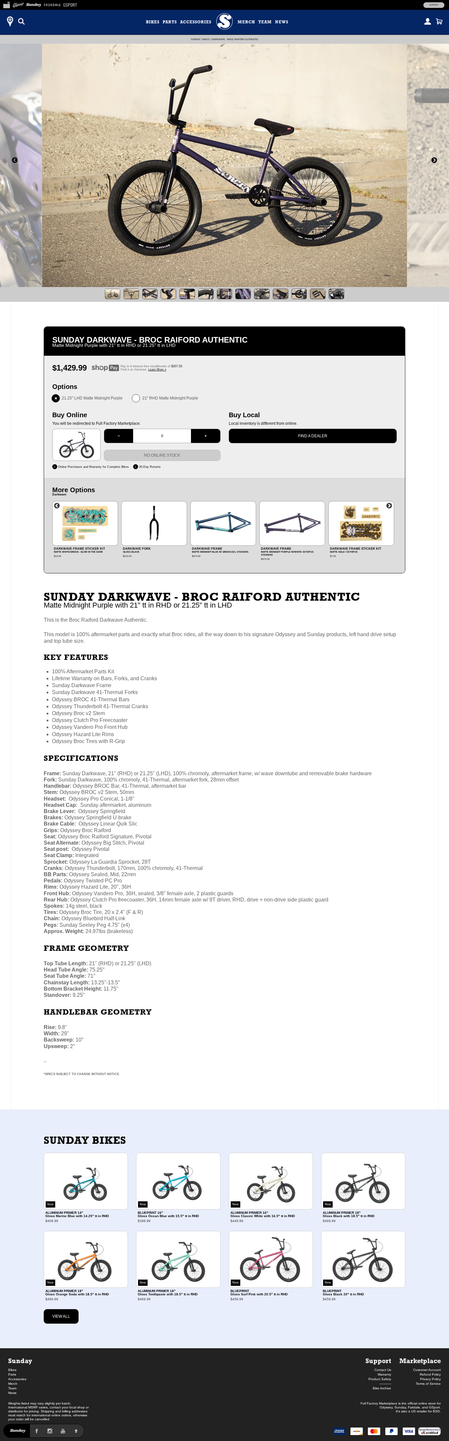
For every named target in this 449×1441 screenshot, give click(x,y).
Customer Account (427, 1370)
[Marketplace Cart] (439, 21)
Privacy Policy (430, 1379)
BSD (436, 1411)
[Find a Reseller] (9, 21)
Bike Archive (382, 1388)
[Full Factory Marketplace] (6, 4)
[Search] (21, 21)
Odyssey (386, 1407)
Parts (170, 22)
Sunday (196, 39)
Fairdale (414, 1407)
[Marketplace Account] (427, 21)
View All (61, 1316)
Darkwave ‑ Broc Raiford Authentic (235, 39)
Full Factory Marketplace (379, 1403)
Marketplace (420, 1360)
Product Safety (379, 1379)
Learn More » (157, 369)
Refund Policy (430, 1374)
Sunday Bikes (85, 1140)
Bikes (152, 22)
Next (389, 506)
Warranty (384, 1374)
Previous (56, 506)
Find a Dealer (312, 436)
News (281, 22)
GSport (434, 1407)
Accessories (195, 22)
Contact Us (382, 1370)
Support (433, 5)
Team (265, 22)
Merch (246, 22)
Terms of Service (428, 1383)
